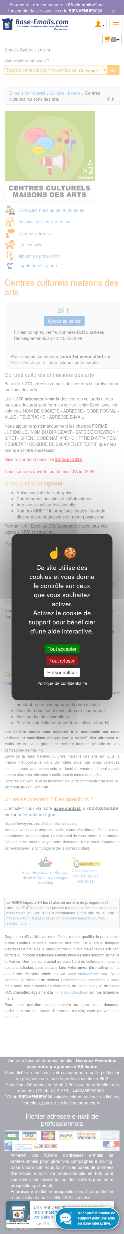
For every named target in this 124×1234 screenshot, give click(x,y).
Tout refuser (62, 660)
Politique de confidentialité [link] (62, 683)
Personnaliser (62, 672)
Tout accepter (62, 648)
